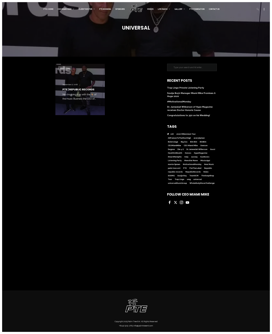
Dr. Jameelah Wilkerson (196, 149)
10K (172, 134)
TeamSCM (193, 176)
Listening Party (175, 161)
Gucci (212, 149)
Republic (208, 168)
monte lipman (174, 164)
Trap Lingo (179, 179)
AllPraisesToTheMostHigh (179, 138)
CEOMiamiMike (174, 146)
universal (197, 179)
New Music (209, 164)
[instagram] (181, 203)
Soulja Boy (182, 176)
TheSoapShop (207, 176)
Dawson (204, 146)
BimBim (203, 142)
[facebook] (169, 203)
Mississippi (205, 161)
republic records (175, 172)
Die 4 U (181, 149)
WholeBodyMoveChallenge (202, 183)
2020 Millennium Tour (186, 134)
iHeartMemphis (175, 157)
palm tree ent (174, 168)
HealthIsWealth (175, 153)
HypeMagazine (200, 153)
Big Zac (184, 142)
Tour (170, 179)
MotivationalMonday (192, 164)
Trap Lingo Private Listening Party (185, 88)
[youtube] (187, 203)
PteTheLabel (195, 168)
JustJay (194, 157)
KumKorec (204, 157)
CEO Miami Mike (191, 146)
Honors (188, 153)
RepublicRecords (193, 172)
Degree (171, 149)
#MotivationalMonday (179, 101)
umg (189, 179)
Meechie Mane (191, 161)
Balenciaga (173, 142)
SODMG (171, 176)
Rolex (205, 172)
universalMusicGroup (177, 183)
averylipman (199, 138)
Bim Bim (193, 142)
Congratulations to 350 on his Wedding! (188, 115)
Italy (186, 157)
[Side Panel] (264, 9)
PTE (185, 168)
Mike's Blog (65, 68)
